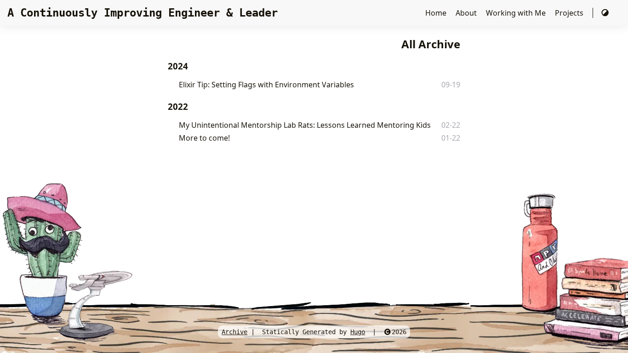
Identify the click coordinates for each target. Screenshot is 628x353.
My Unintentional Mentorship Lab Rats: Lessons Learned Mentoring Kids (305, 125)
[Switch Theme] (605, 13)
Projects (570, 13)
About (467, 13)
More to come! (204, 138)
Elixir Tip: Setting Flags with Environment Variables (266, 85)
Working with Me (517, 13)
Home (436, 13)
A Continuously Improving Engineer (142, 12)
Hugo (357, 332)
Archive (234, 332)
